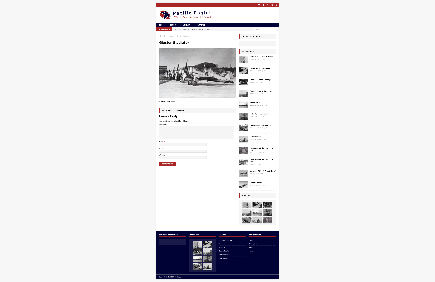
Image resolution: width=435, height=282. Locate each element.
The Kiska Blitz (256, 182)
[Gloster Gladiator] (197, 97)
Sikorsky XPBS (255, 137)
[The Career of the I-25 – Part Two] (243, 150)
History (173, 25)
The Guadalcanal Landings (260, 80)
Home (161, 25)
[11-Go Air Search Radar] (243, 116)
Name (161, 142)
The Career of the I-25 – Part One (261, 160)
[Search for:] (264, 29)
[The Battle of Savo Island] (243, 70)
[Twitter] (259, 5)
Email (161, 148)
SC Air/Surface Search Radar (261, 57)
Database (201, 25)
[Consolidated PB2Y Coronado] (243, 127)
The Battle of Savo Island (260, 68)
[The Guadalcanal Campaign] (243, 93)
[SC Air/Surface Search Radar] (243, 59)
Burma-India (223, 244)
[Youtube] (277, 5)
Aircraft (186, 25)
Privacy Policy (253, 244)
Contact (251, 240)
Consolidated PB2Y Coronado (261, 125)
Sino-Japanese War (225, 240)
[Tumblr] (268, 5)
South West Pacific (225, 255)
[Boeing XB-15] (243, 104)
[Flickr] (272, 5)
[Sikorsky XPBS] (243, 139)
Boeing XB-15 (255, 102)
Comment (163, 125)
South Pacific (223, 258)
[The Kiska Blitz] (243, 184)
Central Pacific (224, 251)
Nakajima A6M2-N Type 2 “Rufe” (263, 171)
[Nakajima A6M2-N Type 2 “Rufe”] (243, 173)
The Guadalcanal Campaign (261, 91)
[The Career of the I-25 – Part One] (243, 162)
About (251, 247)
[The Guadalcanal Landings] (243, 82)
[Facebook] (263, 5)
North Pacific (223, 247)
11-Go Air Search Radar (259, 114)
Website (162, 155)
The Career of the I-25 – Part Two (261, 149)
